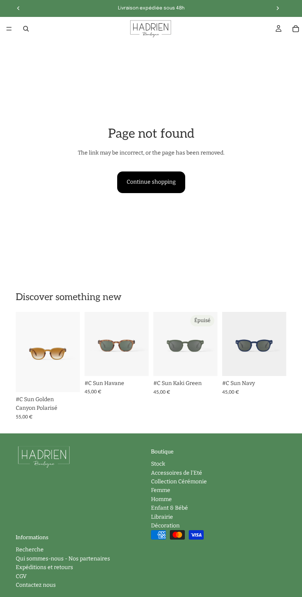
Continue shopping (151, 182)
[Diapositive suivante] (71, 352)
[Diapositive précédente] (24, 352)
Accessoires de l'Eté (176, 472)
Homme (161, 499)
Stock (158, 464)
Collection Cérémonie (179, 481)
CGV (21, 576)
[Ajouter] (68, 380)
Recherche (30, 549)
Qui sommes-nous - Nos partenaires (63, 558)
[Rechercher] (26, 28)
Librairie (162, 516)
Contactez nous (36, 585)
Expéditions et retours (44, 567)
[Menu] (9, 29)
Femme (160, 490)
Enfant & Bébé (169, 508)
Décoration (165, 525)
